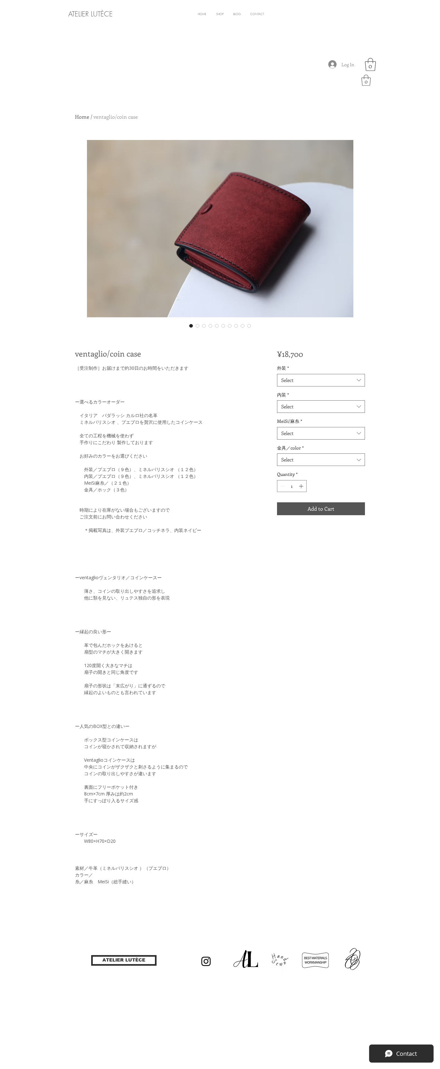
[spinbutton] (292, 486)
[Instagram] (206, 961)
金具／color (290, 448)
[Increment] (302, 486)
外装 (283, 368)
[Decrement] (282, 486)
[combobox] (321, 380)
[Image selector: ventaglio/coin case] (191, 325)
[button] (370, 64)
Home (82, 116)
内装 (283, 395)
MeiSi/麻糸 (289, 421)
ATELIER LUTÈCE (90, 14)
